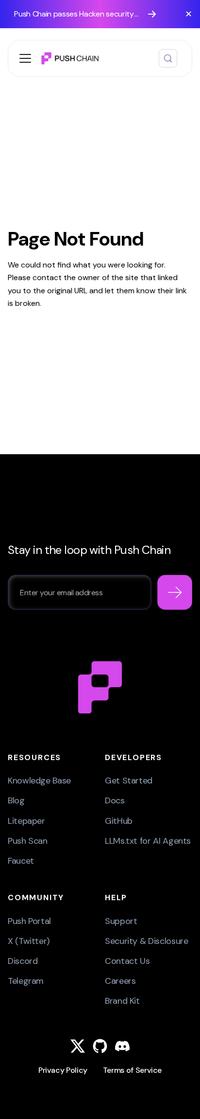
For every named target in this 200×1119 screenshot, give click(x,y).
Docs (115, 800)
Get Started (128, 780)
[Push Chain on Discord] (122, 1046)
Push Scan (28, 841)
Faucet (21, 861)
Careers (120, 981)
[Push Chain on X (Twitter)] (77, 1046)
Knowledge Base (39, 780)
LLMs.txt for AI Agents (148, 841)
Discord (22, 961)
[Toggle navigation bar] (25, 58)
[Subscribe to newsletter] (174, 592)
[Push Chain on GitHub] (100, 1046)
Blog (16, 800)
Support (121, 921)
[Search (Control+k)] (168, 58)
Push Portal (29, 921)
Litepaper (26, 821)
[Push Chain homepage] (100, 687)
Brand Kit (122, 1001)
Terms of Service (132, 1070)
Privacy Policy (62, 1070)
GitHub (119, 821)
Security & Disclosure (146, 941)
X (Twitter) (29, 941)
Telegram (26, 981)
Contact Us (127, 961)
